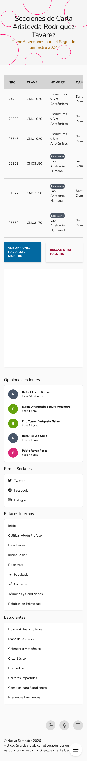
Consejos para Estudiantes (27, 688)
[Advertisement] (43, 318)
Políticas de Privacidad (24, 603)
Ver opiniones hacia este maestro (19, 252)
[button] (75, 749)
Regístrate (16, 565)
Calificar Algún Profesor (25, 535)
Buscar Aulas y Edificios (25, 629)
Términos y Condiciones (25, 594)
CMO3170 (34, 223)
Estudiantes (16, 545)
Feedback (21, 574)
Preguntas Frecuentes (24, 697)
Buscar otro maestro (60, 252)
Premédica (16, 668)
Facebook (21, 490)
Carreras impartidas (22, 678)
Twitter (19, 481)
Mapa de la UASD (21, 639)
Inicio (12, 526)
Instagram (21, 500)
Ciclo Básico (17, 658)
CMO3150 (34, 163)
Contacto (20, 584)
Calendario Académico (24, 649)
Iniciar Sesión (18, 555)
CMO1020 (34, 99)
